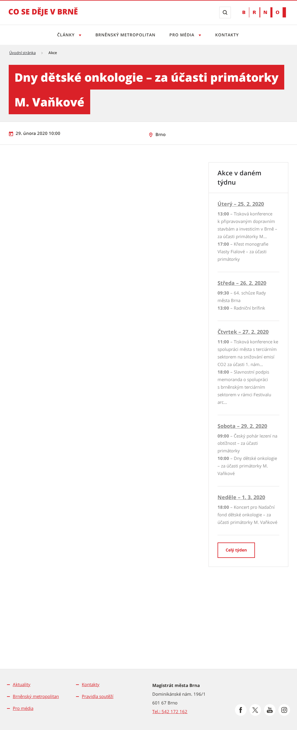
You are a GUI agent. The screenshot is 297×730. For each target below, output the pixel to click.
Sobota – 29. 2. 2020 (242, 425)
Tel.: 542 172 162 (169, 711)
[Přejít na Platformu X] (255, 710)
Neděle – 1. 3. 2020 (241, 497)
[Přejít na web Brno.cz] (264, 12)
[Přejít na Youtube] (270, 710)
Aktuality (21, 684)
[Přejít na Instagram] (284, 710)
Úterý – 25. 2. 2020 (241, 203)
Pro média (182, 35)
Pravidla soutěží (97, 696)
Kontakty (227, 35)
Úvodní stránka (22, 52)
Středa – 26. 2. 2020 (242, 282)
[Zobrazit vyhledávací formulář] (225, 12)
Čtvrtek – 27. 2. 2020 (243, 331)
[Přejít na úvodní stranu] (43, 16)
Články (66, 35)
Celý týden (236, 550)
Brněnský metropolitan (125, 35)
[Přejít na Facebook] (241, 710)
